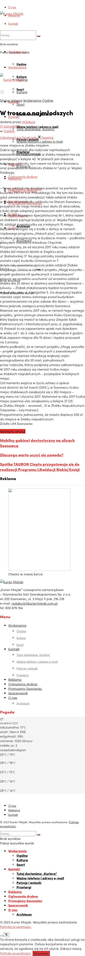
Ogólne (21, 64)
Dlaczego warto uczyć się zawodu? (31, 454)
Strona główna (11, 100)
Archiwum (23, 703)
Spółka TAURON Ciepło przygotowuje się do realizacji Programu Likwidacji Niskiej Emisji (40, 466)
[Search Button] (38, 36)
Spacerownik (18, 693)
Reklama (14, 15)
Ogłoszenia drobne (22, 176)
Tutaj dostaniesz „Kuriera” (36, 129)
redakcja (28, 121)
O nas (12, 7)
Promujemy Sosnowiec (25, 688)
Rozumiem (41, 953)
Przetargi (23, 675)
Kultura (22, 92)
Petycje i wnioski (27, 668)
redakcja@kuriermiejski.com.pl (35, 603)
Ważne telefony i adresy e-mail (40, 141)
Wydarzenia (17, 67)
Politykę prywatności (15, 953)
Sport (21, 104)
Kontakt (13, 23)
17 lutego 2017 (10, 126)
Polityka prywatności (15, 926)
